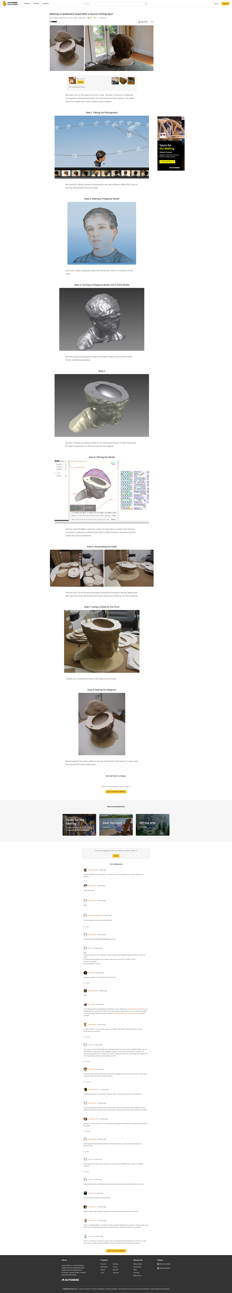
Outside (115, 1270)
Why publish (137, 1264)
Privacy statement (98, 1289)
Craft (102, 1273)
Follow (80, 82)
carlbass (54, 18)
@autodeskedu (165, 1268)
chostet (90, 1045)
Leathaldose (92, 886)
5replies (87, 983)
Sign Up (225, 4)
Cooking (115, 1264)
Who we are (137, 1276)
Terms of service (85, 1289)
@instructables (165, 1264)
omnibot (91, 1193)
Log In (216, 4)
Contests (36, 3)
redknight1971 (93, 991)
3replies (87, 1037)
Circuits (103, 1264)
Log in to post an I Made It (116, 792)
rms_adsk (91, 1004)
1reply (87, 927)
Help (135, 1270)
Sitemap (136, 1273)
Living (115, 1267)
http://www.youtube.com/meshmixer (125, 1013)
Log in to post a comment (116, 1251)
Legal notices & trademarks (160, 1289)
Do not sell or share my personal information (134, 1289)
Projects (27, 3)
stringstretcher (93, 1119)
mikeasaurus (92, 1207)
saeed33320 (92, 934)
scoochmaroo (92, 1220)
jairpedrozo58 (93, 870)
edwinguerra (92, 1103)
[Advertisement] (171, 143)
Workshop (62, 18)
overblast (91, 1069)
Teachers (46, 3)
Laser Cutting (72, 18)
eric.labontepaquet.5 (95, 915)
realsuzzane (92, 900)
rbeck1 (90, 1159)
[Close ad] (183, 118)
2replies (87, 1131)
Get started (137, 1267)
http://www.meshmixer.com (137, 1009)
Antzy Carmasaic (93, 1089)
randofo (90, 1236)
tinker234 (91, 973)
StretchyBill (92, 1025)
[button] (152, 22)
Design (103, 1270)
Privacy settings (111, 1289)
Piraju (90, 948)
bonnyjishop (92, 1139)
